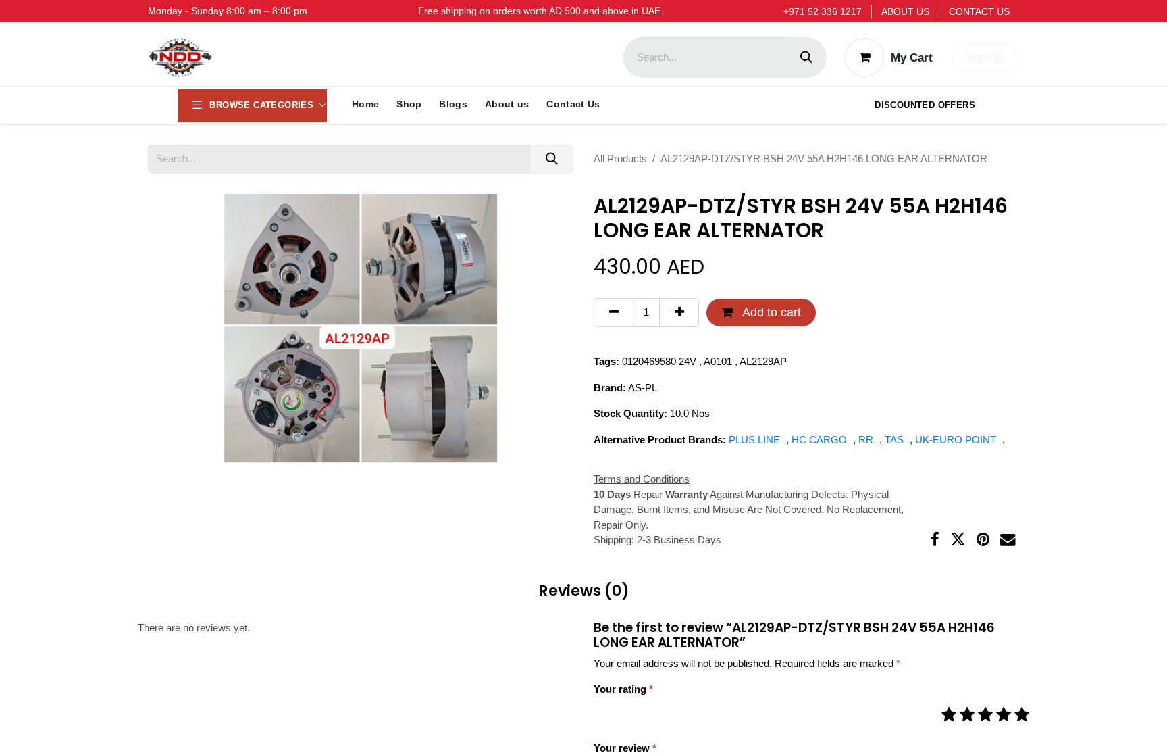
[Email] (1008, 539)
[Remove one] (613, 312)
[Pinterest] (983, 539)
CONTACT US (979, 11)
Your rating (623, 689)
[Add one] (679, 312)
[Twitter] (958, 539)
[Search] (806, 57)
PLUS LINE (756, 439)
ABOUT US (905, 11)
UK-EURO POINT (957, 439)
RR (867, 439)
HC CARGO (821, 439)
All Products (620, 158)
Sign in (985, 57)
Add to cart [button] (770, 312)
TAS (895, 439)
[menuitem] (365, 105)
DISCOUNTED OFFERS (925, 105)
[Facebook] (935, 539)
